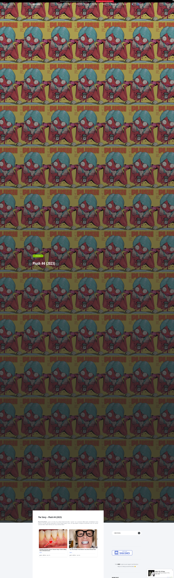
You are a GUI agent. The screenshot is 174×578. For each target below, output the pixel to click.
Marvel (104, 4)
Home (69, 4)
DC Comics (94, 4)
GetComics (36, 4)
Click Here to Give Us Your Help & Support (104, 1)
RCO (88, 4)
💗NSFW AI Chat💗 (78, 4)
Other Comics (114, 4)
